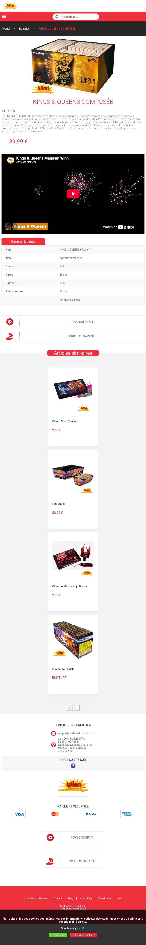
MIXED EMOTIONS (63, 669)
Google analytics (71, 928)
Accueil (6, 28)
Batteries (24, 28)
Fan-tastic (58, 504)
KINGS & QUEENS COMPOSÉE (57, 28)
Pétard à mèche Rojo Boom (69, 586)
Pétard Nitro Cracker (65, 421)
